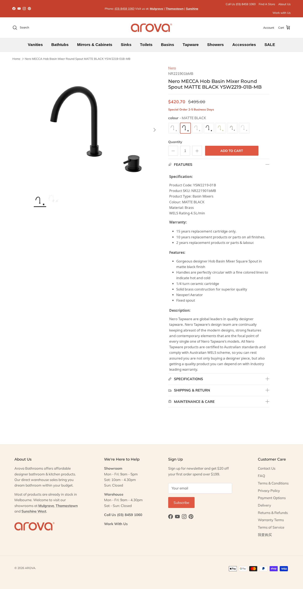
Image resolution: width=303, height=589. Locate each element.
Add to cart (231, 151)
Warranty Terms (271, 520)
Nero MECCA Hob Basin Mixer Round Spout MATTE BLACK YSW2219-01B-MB (77, 59)
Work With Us (116, 524)
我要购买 (265, 535)
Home (16, 59)
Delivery (264, 505)
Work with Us (281, 13)
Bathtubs (60, 44)
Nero (172, 68)
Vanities (35, 44)
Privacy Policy (269, 490)
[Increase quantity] (197, 151)
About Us (284, 4)
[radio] (173, 128)
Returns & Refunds (273, 512)
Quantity (175, 142)
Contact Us (266, 468)
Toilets (146, 44)
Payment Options (272, 498)
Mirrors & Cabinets (94, 44)
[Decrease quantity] (173, 151)
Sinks (126, 44)
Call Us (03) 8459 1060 (241, 4)
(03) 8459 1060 (124, 9)
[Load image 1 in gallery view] (96, 127)
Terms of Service (271, 527)
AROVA (30, 568)
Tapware (191, 44)
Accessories (244, 44)
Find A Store (267, 4)
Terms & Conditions (273, 483)
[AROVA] (151, 27)
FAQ (261, 476)
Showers (215, 44)
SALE (269, 44)
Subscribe (181, 502)
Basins (167, 44)
